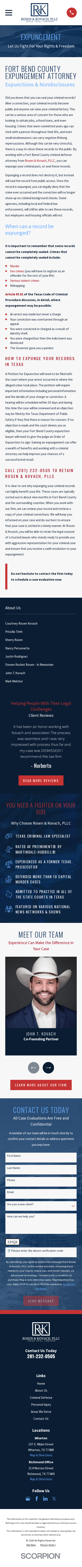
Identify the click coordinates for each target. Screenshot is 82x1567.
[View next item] (48, 1068)
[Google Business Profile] (28, 1498)
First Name (14, 1156)
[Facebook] (36, 1498)
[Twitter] (54, 1498)
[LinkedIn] (45, 1498)
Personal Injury (41, 1404)
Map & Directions (41, 1455)
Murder (15, 266)
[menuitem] (41, 623)
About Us (41, 1390)
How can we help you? (21, 1216)
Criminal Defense (41, 1398)
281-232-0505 (41, 1356)
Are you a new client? (20, 1204)
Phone (11, 1180)
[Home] (39, 12)
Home (41, 1383)
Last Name (13, 1168)
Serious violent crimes (24, 281)
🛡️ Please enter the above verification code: (35, 1251)
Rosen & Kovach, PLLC (40, 161)
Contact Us (41, 1419)
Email (10, 1192)
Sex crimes (17, 271)
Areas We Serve (41, 1412)
